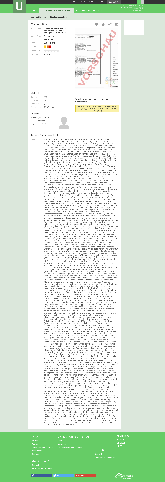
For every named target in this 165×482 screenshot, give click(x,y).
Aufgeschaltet (36, 107)
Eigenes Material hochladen (70, 447)
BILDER (80, 10)
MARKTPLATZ (97, 10)
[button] (41, 475)
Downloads (35, 104)
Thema (33, 39)
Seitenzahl (35, 54)
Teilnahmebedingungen (42, 447)
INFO (34, 10)
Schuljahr (34, 43)
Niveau (33, 46)
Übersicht (62, 441)
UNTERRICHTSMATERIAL (56, 10)
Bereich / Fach (36, 36)
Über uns (36, 444)
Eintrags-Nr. (35, 97)
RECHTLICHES (72, 2)
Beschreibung (36, 28)
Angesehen (35, 100)
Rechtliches (37, 451)
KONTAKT (83, 2)
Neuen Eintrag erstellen (42, 468)
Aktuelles (36, 441)
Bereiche (62, 444)
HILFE (101, 2)
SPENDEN (93, 2)
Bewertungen (36, 50)
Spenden (36, 454)
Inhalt (33, 139)
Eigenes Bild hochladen (105, 457)
